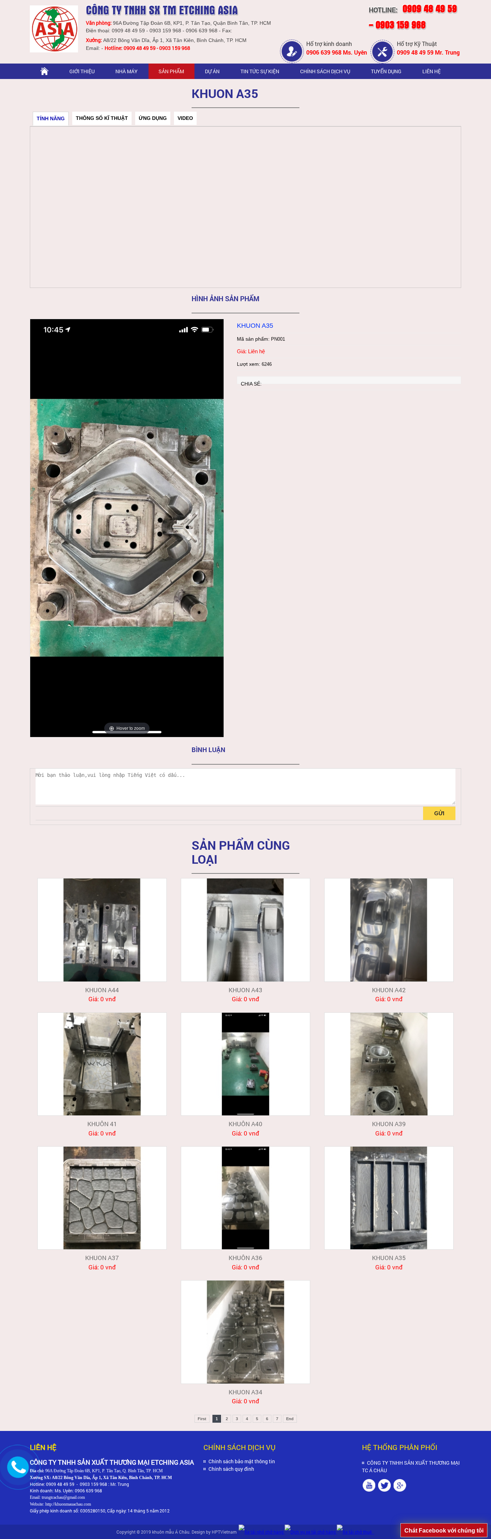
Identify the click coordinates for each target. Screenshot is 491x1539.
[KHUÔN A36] (245, 1198)
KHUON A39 (389, 1124)
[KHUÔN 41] (102, 1064)
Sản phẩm (171, 71)
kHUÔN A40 (245, 1124)
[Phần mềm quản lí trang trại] (373, 1532)
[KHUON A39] (389, 1064)
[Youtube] (369, 1486)
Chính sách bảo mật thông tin (241, 1461)
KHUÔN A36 (245, 1258)
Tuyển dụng (386, 71)
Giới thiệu (82, 71)
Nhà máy (126, 71)
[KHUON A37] (102, 1198)
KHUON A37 (102, 1258)
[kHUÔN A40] (245, 1064)
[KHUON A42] (389, 929)
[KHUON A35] (389, 1198)
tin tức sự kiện (259, 71)
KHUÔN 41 (102, 1124)
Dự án (212, 71)
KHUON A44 (102, 990)
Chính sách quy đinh (231, 1468)
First (202, 1419)
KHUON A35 (389, 1258)
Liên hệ (431, 71)
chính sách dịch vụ (325, 71)
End (290, 1419)
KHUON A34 (245, 1392)
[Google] (400, 1486)
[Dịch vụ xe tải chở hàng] (311, 1532)
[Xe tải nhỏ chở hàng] (261, 1532)
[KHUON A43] (245, 929)
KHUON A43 (245, 990)
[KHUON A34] (245, 1332)
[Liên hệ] (17, 1473)
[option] (127, 528)
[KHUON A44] (102, 929)
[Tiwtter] (384, 1486)
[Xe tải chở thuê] (355, 1532)
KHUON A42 (389, 990)
